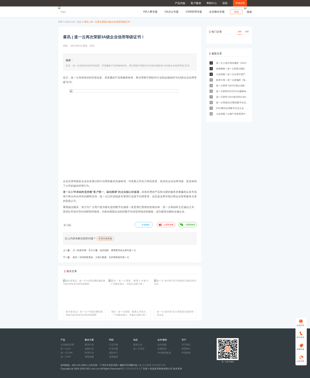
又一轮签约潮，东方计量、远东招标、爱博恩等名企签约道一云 (104, 250)
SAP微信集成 (164, 352)
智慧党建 (89, 356)
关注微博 (146, 365)
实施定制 (161, 348)
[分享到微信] (187, 224)
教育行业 (89, 344)
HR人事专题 (150, 11)
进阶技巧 (113, 352)
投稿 (236, 11)
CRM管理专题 (194, 11)
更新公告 (137, 344)
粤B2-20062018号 (129, 368)
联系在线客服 (105, 238)
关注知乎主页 (158, 365)
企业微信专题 (217, 11)
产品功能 (180, 3)
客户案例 (196, 3)
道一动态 (76, 22)
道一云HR (66, 356)
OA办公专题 (172, 11)
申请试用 (240, 3)
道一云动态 (139, 348)
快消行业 (89, 352)
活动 (67, 22)
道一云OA (66, 348)
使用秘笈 (113, 356)
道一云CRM (66, 352)
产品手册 (113, 344)
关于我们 (186, 344)
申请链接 (186, 352)
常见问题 (113, 348)
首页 (60, 22)
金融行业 (89, 348)
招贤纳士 (186, 348)
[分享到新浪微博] (166, 224)
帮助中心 (212, 3)
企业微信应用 (67, 344)
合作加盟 (161, 344)
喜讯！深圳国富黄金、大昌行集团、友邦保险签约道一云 (101, 257)
